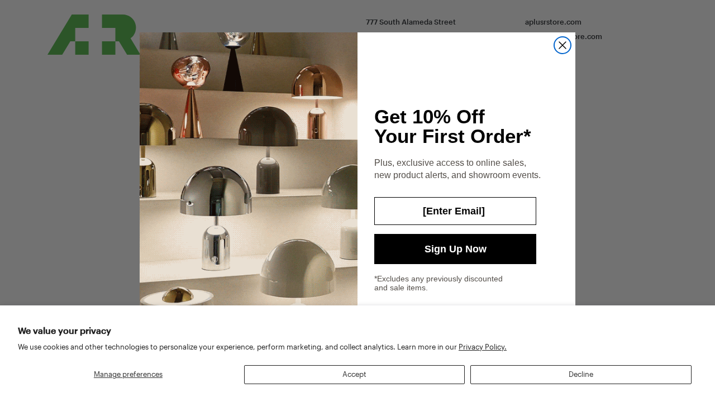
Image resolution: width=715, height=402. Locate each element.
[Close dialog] (562, 45)
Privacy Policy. (483, 346)
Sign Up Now (456, 249)
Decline (581, 374)
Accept (354, 374)
